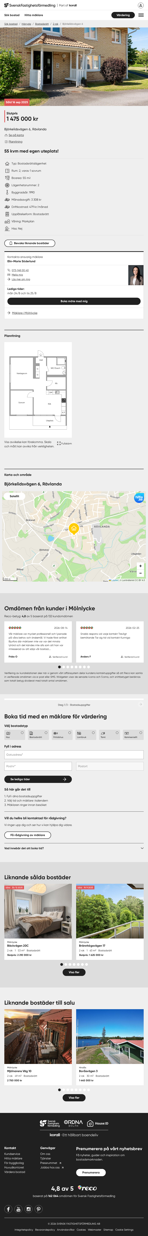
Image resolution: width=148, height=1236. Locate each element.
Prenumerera (91, 1172)
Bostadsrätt (42, 23)
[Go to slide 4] (72, 667)
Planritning (15, 141)
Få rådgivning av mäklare (27, 835)
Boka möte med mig (74, 301)
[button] (141, 15)
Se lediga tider (20, 779)
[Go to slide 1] (59, 667)
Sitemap (108, 1229)
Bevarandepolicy (45, 1229)
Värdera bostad (14, 1172)
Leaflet (114, 580)
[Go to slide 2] (63, 667)
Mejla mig (17, 274)
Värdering (123, 15)
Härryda (26, 23)
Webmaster (95, 1229)
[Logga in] (141, 5)
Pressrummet (48, 1163)
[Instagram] (28, 1209)
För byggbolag (14, 1163)
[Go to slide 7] (84, 667)
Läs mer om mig (21, 279)
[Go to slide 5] (76, 667)
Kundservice (12, 1154)
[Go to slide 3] (67, 667)
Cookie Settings (124, 1229)
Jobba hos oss (50, 1167)
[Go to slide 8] (88, 667)
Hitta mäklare (13, 1158)
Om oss (45, 1154)
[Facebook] (8, 1209)
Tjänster (45, 1158)
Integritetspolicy (24, 1229)
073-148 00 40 (20, 270)
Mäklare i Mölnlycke (24, 313)
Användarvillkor (66, 1229)
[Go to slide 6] (80, 667)
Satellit (14, 496)
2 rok (55, 23)
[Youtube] (18, 1209)
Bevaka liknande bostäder (31, 243)
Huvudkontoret (14, 1167)
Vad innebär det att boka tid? (24, 848)
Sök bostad (11, 15)
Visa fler (74, 972)
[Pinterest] (39, 1209)
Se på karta (16, 135)
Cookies (81, 1229)
